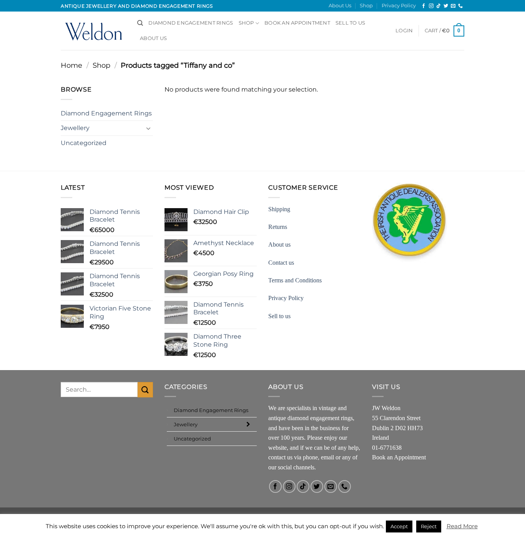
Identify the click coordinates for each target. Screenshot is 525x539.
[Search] (140, 23)
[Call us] (460, 6)
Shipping (279, 209)
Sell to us (351, 23)
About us (279, 244)
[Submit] (145, 389)
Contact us (281, 262)
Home (71, 65)
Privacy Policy (399, 5)
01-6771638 (387, 447)
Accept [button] (399, 526)
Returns (277, 227)
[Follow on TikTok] (438, 6)
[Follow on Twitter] (446, 6)
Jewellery (75, 128)
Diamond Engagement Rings (190, 23)
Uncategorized (83, 143)
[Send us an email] (453, 6)
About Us (340, 5)
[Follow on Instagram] (431, 6)
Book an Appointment (399, 457)
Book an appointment (297, 23)
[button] (404, 30)
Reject (429, 526)
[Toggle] (148, 128)
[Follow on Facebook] (423, 6)
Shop (366, 5)
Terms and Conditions (295, 280)
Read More (462, 526)
